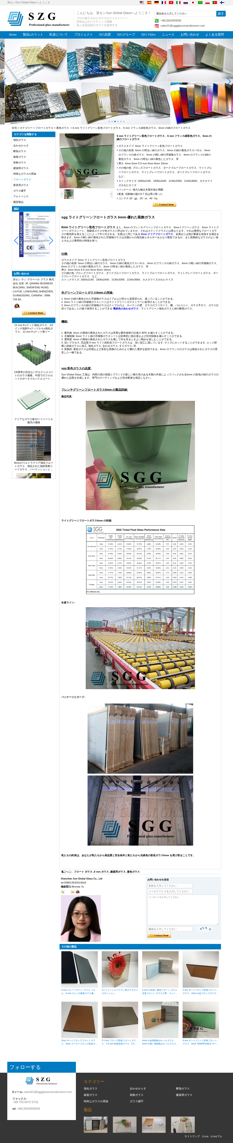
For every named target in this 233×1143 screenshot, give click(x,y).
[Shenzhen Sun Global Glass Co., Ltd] (39, 25)
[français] (164, 2)
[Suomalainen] (222, 2)
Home (13, 34)
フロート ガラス (83, 871)
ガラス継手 (19, 190)
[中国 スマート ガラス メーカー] (183, 1131)
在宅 (14, 127)
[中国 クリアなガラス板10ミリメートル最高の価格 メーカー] (33, 404)
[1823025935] (68, 892)
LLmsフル (216, 1136)
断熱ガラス (19, 151)
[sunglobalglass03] (63, 892)
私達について (58, 34)
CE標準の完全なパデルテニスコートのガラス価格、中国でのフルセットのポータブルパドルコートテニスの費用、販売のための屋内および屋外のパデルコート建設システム (33, 364)
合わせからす (21, 145)
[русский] (185, 2)
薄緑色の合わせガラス (126, 308)
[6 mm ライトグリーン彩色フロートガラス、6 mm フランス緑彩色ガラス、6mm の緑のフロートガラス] (86, 160)
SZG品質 (105, 34)
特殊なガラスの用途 (24, 173)
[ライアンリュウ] (17, 306)
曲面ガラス (19, 156)
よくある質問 (214, 34)
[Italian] (178, 2)
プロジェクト (83, 34)
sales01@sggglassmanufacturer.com (183, 25)
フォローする (25, 1067)
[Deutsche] (156, 2)
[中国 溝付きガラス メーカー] (125, 1131)
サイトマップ (192, 1136)
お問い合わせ (190, 34)
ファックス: (19, 1098)
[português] (215, 2)
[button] (109, 121)
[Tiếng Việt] (171, 2)
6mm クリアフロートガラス (157, 234)
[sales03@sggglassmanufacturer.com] (73, 892)
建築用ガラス (21, 168)
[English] (142, 2)
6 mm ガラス (101, 871)
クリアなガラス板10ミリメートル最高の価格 (33, 409)
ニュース (168, 34)
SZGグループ (126, 34)
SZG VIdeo (148, 34)
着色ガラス (62, 127)
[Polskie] (207, 2)
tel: (14, 1108)
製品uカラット (33, 34)
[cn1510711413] (78, 892)
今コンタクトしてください (34, 313)
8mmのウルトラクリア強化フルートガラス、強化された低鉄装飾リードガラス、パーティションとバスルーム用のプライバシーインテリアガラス (33, 455)
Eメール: (17, 1091)
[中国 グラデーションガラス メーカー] (154, 1131)
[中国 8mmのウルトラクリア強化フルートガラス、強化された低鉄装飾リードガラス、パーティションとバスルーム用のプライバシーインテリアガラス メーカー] (33, 448)
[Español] (149, 2)
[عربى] (200, 2)
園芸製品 (18, 202)
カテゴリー (26, 127)
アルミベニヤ (21, 196)
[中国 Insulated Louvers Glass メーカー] (95, 1131)
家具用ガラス (21, 185)
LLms (205, 1136)
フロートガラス (44, 127)
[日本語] (193, 2)
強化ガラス (19, 139)
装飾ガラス (19, 162)
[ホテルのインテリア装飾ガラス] (116, 82)
